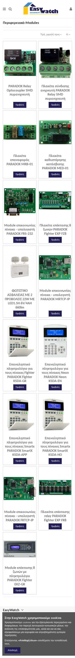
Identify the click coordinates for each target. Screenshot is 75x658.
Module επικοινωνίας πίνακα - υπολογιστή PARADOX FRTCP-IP (19, 516)
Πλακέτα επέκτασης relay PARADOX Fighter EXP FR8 (55, 516)
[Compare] (20, 82)
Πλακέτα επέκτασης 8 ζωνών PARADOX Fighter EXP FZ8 (55, 230)
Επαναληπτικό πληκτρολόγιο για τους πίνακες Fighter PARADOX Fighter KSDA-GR (19, 373)
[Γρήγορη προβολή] (24, 82)
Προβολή (20, 105)
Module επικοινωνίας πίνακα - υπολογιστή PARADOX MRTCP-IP (55, 295)
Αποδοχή (12, 650)
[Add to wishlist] (15, 82)
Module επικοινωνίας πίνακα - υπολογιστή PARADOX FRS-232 (19, 230)
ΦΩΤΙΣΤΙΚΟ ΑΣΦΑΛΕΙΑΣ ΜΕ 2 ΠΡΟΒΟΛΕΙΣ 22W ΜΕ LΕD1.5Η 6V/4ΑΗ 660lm (20, 299)
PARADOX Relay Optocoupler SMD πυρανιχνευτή (20, 90)
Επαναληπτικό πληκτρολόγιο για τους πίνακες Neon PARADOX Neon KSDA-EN (55, 373)
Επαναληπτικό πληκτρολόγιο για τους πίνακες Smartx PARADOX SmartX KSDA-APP (19, 447)
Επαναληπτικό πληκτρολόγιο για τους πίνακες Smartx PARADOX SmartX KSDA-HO (55, 447)
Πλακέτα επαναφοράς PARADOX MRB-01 (20, 160)
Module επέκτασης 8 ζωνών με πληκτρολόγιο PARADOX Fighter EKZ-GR (20, 576)
